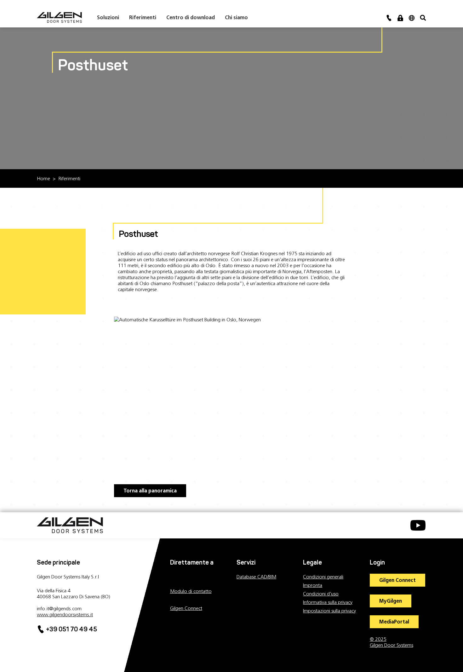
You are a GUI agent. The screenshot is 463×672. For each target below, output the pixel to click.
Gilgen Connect (186, 608)
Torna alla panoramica (150, 491)
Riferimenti (142, 17)
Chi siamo (236, 17)
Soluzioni (108, 17)
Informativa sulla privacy (327, 602)
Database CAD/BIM (256, 577)
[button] (400, 17)
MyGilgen (390, 601)
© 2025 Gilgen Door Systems (391, 642)
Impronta (312, 585)
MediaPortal (394, 622)
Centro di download (190, 17)
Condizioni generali (323, 577)
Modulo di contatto (191, 591)
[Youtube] (415, 529)
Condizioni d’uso (321, 594)
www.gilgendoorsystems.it (65, 614)
